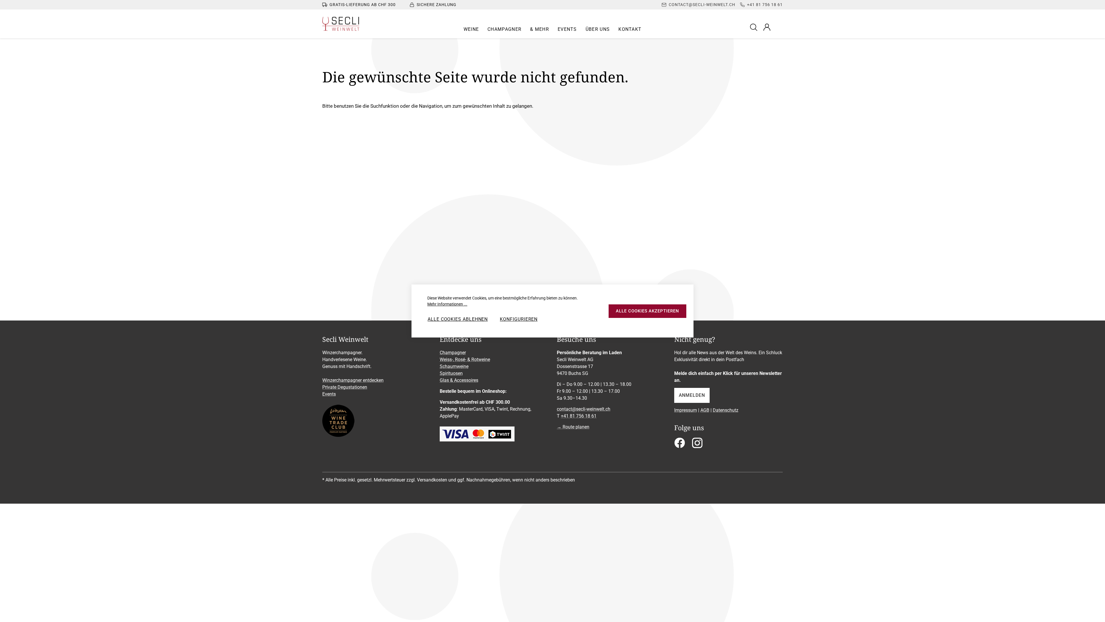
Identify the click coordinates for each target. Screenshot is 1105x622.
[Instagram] (697, 445)
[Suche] (754, 27)
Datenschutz (725, 410)
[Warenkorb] (779, 27)
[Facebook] (679, 445)
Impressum (685, 410)
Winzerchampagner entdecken (353, 380)
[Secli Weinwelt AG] (340, 24)
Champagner (453, 352)
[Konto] (767, 27)
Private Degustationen (344, 387)
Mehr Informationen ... (447, 304)
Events (329, 394)
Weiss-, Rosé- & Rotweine (465, 359)
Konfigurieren (519, 319)
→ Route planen (573, 427)
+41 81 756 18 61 (579, 416)
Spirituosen (451, 373)
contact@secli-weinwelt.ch (583, 409)
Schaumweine (454, 366)
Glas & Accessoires (459, 380)
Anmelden (692, 395)
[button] (471, 29)
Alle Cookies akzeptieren (647, 311)
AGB (704, 410)
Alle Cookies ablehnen (458, 319)
